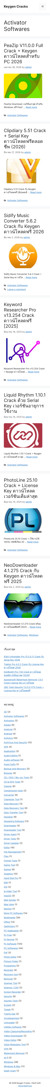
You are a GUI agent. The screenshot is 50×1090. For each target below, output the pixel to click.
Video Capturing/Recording (18, 1031)
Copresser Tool (11, 799)
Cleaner (8, 786)
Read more (31, 107)
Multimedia (9, 917)
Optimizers (9, 926)
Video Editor (10, 1040)
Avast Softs (10, 764)
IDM (6, 882)
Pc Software (10, 944)
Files (6, 856)
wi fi (6, 1057)
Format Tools (10, 860)
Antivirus (8, 738)
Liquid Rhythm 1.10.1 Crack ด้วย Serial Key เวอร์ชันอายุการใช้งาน (25, 403)
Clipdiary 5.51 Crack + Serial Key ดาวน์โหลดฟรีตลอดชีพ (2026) (25, 138)
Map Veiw (9, 904)
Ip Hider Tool (10, 891)
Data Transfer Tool (13, 812)
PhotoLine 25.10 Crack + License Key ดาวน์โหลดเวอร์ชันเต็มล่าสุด (21, 488)
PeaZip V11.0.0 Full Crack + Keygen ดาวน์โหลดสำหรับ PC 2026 (23, 53)
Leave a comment (16, 289)
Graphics (8, 874)
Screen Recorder (12, 992)
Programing (10, 965)
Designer (8, 817)
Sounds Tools (11, 1000)
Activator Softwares (17, 115)
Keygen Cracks (16, 6)
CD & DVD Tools (12, 782)
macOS (7, 895)
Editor (7, 847)
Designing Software (14, 821)
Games (7, 869)
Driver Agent (10, 834)
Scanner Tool (10, 983)
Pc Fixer (8, 935)
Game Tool (9, 865)
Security (8, 996)
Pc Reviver (9, 939)
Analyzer (8, 729)
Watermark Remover (14, 1053)
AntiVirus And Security (15, 742)
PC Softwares (11, 948)
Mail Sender (10, 900)
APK (6, 747)
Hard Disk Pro (11, 878)
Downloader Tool (12, 830)
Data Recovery (11, 804)
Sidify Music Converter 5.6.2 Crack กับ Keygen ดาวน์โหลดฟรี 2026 (24, 223)
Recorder (8, 970)
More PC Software (13, 913)
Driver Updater (11, 843)
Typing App (9, 1014)
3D (5, 712)
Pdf (5, 952)
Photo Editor (10, 957)
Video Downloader (13, 1036)
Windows (33, 635)
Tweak (7, 1009)
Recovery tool (11, 974)
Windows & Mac (12, 1066)
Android (8, 733)
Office (7, 922)
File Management (13, 852)
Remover (8, 979)
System (8, 1005)
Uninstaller (9, 1022)
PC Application (11, 930)
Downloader (10, 825)
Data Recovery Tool (14, 808)
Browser (8, 773)
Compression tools (13, 790)
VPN (6, 1049)
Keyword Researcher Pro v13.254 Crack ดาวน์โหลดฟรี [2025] (20, 315)
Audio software (12, 760)
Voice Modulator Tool (15, 1044)
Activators (9, 720)
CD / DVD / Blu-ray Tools (16, 777)
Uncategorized (11, 1018)
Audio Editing (11, 755)
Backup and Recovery (15, 768)
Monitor (8, 909)
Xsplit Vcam (10, 1071)
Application (9, 751)
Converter (9, 795)
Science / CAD (11, 987)
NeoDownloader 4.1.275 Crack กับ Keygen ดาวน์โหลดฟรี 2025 (23, 573)
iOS (5, 887)
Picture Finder (11, 961)
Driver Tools (10, 839)
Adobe (7, 725)
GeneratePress (25, 1086)
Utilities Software (13, 1027)
